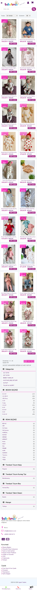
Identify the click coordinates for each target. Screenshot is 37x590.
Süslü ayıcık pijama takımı (9, 180)
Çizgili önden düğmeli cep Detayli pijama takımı (13, 265)
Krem (3, 441)
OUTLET (5, 383)
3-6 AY (4, 405)
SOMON (4, 453)
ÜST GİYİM (6, 375)
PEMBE (4, 448)
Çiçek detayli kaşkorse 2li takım (9, 349)
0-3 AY (4, 394)
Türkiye (4, 506)
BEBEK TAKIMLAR (8, 378)
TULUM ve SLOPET (8, 385)
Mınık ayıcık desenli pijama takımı (9, 96)
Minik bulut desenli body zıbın (27, 237)
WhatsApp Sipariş (6, 589)
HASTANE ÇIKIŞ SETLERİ (10, 380)
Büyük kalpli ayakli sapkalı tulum (28, 152)
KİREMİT (4, 439)
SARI (3, 450)
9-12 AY (4, 414)
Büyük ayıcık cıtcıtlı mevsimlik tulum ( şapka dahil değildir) (16, 152)
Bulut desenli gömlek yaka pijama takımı (11, 208)
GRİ (3, 426)
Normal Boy (5, 487)
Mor (3, 446)
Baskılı (4, 497)
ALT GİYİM (6, 373)
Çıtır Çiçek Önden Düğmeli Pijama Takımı (11, 39)
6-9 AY (4, 410)
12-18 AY (5, 396)
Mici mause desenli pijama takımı (9, 124)
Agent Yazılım (22, 582)
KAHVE (4, 435)
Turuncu (4, 455)
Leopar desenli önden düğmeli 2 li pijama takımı (13, 68)
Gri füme (4, 428)
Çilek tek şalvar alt (28, 321)
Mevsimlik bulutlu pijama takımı (9, 321)
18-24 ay (5, 398)
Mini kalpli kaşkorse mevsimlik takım (10, 293)
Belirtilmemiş (6, 478)
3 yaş (3, 403)
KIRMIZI (4, 437)
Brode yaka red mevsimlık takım (9, 237)
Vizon (4, 457)
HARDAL (4, 432)
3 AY (3, 401)
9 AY (3, 412)
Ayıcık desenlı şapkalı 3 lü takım (28, 68)
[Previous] (33, 361)
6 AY (3, 407)
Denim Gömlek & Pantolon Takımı (28, 39)
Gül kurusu (5, 430)
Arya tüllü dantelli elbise (27, 180)
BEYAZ (4, 423)
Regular (4, 469)
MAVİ (3, 444)
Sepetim (31, 588)
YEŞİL (4, 459)
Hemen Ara (18, 589)
